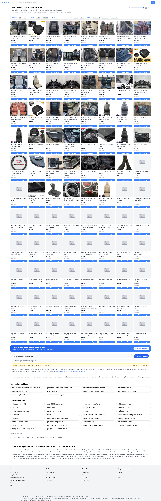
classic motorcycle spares (56, 395)
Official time (86, 480)
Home (13, 12)
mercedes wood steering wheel (41, 377)
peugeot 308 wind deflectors (128, 425)
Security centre (86, 475)
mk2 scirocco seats (124, 404)
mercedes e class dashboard (80, 377)
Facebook (121, 475)
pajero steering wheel (55, 422)
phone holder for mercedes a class (59, 388)
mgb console (117, 377)
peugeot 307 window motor (57, 429)
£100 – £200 (40, 437)
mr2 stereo (86, 411)
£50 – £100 (30, 437)
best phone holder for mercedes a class (26, 388)
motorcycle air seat (54, 411)
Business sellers (51, 477)
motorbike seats (124, 407)
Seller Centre (50, 480)
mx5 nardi (15, 415)
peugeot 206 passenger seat (57, 425)
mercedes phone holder (20, 395)
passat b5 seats (17, 425)
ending (82, 17)
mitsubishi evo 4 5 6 (19, 404)
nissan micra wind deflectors (57, 418)
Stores (12, 483)
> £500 (60, 437)
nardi (49, 415)
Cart (11, 485)
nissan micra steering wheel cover (130, 415)
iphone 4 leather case (19, 391)
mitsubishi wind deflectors (92, 404)
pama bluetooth (88, 422)
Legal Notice (14, 475)
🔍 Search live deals (141, 356)
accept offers (96, 17)
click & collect (114, 17)
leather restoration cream (127, 391)
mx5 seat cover (123, 411)
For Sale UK (7, 2)
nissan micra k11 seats (91, 418)
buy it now (45, 17)
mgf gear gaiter (107, 377)
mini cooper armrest (143, 377)
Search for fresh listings (140, 365)
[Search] (153, 2)
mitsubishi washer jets (55, 404)
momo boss (51, 407)
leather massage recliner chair (93, 391)
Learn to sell (50, 475)
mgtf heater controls (129, 377)
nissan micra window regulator (94, 415)
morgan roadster (89, 407)
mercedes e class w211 (23, 377)
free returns (105, 17)
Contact (120, 472)
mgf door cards (95, 377)
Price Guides (14, 472)
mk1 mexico (16, 407)
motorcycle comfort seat (20, 411)
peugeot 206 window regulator (23, 429)
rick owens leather (124, 388)
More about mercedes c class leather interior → (70, 371)
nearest (76, 17)
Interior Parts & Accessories (23, 12)
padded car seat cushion (126, 418)
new (20, 17)
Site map (84, 477)
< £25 (13, 437)
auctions (38, 17)
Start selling (50, 472)
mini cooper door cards (19, 379)
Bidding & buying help (17, 480)
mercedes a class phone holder (94, 388)
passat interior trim (125, 422)
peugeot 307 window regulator (94, 425)
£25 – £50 (21, 437)
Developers (85, 472)
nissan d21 (16, 418)
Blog (119, 477)
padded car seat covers (20, 422)
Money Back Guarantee (17, 477)
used (25, 17)
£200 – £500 (51, 437)
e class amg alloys (53, 391)
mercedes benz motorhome (61, 377)
